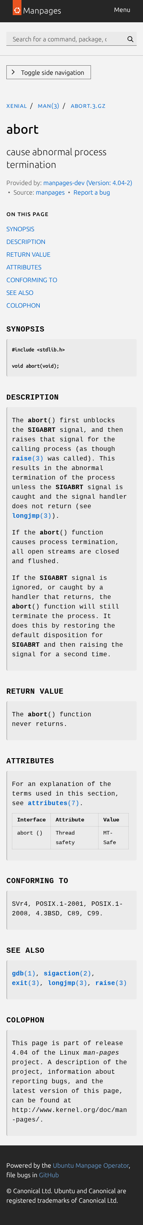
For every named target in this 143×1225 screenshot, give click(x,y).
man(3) (49, 105)
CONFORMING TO (31, 279)
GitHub (49, 1174)
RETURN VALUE (28, 254)
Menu (122, 9)
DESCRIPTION (25, 241)
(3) (28, 458)
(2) (67, 973)
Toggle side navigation (51, 72)
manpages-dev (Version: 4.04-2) (87, 182)
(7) (53, 803)
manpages (50, 192)
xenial (16, 105)
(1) (24, 973)
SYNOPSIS (20, 228)
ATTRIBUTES (23, 267)
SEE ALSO (19, 292)
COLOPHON (23, 305)
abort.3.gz (88, 105)
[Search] (130, 39)
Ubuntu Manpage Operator (91, 1165)
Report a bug (91, 192)
